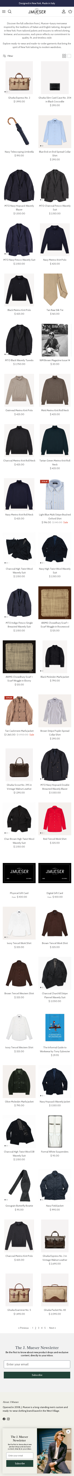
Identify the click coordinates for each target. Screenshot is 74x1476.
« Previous (23, 1327)
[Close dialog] (68, 1431)
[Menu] (4, 11)
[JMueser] (37, 11)
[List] (69, 56)
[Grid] (64, 56)
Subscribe (37, 1375)
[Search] (11, 11)
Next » (52, 1327)
